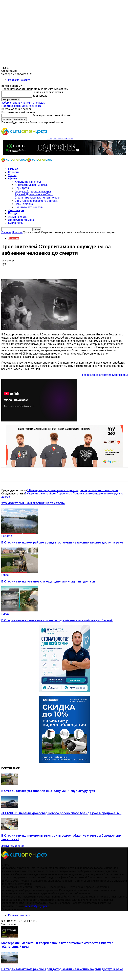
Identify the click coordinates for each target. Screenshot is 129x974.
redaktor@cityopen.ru (37, 906)
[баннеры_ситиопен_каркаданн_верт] (64, 761)
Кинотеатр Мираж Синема (31, 184)
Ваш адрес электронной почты (51, 115)
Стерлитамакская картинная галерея (37, 197)
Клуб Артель (22, 188)
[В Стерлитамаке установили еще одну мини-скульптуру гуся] (19, 571)
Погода (12, 213)
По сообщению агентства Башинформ (103, 374)
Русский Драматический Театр (34, 194)
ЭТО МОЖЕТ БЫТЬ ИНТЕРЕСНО (22, 503)
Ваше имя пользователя (47, 92)
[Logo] (14, 163)
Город (5, 574)
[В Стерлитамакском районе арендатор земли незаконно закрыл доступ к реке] (19, 532)
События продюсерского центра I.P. (37, 200)
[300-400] (64, 691)
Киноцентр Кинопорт (28, 181)
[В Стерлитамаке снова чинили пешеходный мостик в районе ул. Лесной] (19, 610)
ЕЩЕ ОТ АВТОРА (54, 503)
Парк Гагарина (24, 204)
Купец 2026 (15, 223)
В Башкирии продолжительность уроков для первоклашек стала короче (72, 490)
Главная (13, 169)
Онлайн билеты (17, 216)
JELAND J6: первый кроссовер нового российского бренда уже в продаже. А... (61, 813)
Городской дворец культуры (33, 191)
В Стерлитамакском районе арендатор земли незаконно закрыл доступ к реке (62, 542)
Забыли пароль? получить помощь (23, 102)
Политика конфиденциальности (21, 105)
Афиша (12, 178)
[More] (106, 269)
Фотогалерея (16, 210)
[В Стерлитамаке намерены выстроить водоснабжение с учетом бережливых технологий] (9, 829)
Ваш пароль (39, 95)
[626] (64, 465)
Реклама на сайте (19, 80)
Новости (13, 172)
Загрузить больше (12, 845)
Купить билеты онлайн (29, 207)
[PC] (64, 153)
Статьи (12, 175)
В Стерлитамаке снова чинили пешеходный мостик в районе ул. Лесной (57, 620)
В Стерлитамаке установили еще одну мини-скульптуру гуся (48, 581)
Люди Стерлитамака (21, 219)
